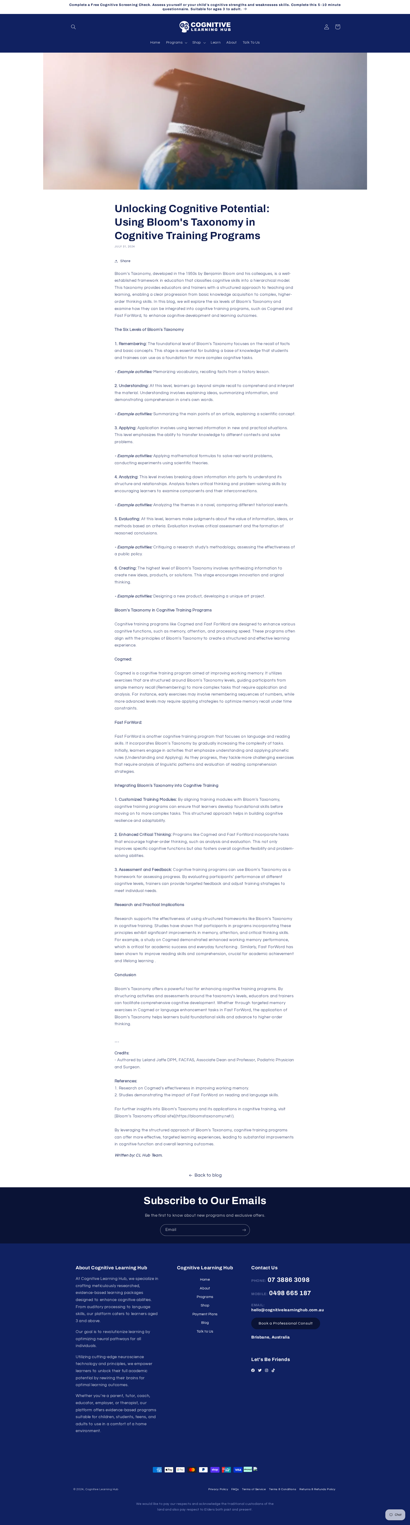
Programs (205, 1297)
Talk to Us (205, 1331)
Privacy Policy (218, 1489)
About (205, 1288)
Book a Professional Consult (285, 1323)
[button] (73, 26)
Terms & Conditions (282, 1489)
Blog (205, 1323)
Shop (205, 1305)
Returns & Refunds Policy (317, 1489)
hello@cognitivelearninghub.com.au (287, 1310)
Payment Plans (205, 1314)
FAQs (235, 1489)
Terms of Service (254, 1489)
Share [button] (125, 261)
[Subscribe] (244, 1230)
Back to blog (208, 1175)
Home (205, 1279)
